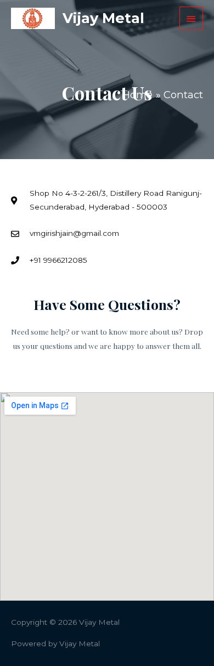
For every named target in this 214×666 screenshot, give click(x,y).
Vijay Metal (103, 17)
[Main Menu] (191, 18)
